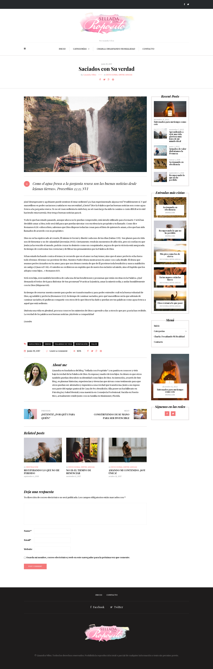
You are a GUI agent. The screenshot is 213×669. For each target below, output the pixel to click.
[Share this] (100, 79)
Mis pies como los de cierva (170, 255)
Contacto (148, 49)
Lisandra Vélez (89, 75)
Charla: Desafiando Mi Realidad (116, 49)
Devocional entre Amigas (119, 75)
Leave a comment (58, 351)
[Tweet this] (104, 79)
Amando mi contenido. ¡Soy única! (127, 472)
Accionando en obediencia (176, 163)
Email (27, 540)
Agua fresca (35, 344)
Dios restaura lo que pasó (170, 303)
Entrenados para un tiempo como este (170, 123)
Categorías (80, 49)
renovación (82, 344)
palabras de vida (63, 344)
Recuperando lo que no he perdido (41, 472)
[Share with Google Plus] (108, 79)
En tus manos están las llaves (170, 278)
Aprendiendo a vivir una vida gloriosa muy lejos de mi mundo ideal (176, 137)
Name (28, 531)
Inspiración (32, 467)
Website (28, 549)
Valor (94, 344)
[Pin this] (113, 79)
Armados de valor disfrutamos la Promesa (177, 151)
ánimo (48, 344)
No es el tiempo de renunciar (78, 472)
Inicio (62, 49)
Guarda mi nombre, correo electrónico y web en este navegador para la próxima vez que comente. (78, 557)
